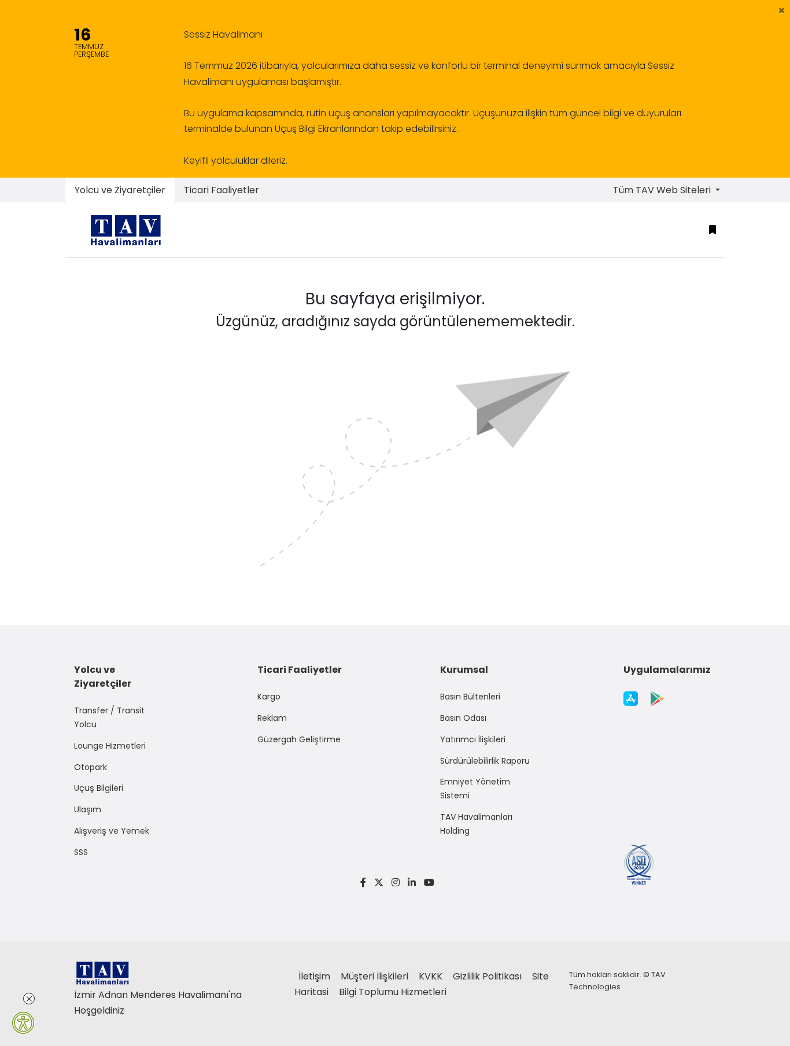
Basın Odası (463, 718)
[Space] (130, 229)
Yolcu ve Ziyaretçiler (120, 190)
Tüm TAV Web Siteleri (663, 190)
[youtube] (427, 883)
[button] (781, 10)
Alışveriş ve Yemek (111, 831)
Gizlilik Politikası (488, 976)
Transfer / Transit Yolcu (109, 717)
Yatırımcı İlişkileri (472, 739)
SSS (81, 852)
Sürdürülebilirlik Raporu (485, 761)
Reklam (272, 718)
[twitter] (378, 883)
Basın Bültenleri (470, 696)
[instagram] (395, 883)
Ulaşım (87, 809)
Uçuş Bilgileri (98, 788)
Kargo (268, 696)
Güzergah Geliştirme (299, 739)
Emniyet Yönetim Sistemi (475, 788)
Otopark (90, 767)
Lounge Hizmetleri (110, 746)
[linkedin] (412, 883)
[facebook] (363, 883)
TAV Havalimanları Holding (476, 824)
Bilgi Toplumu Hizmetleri (392, 992)
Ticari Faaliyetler (221, 190)
